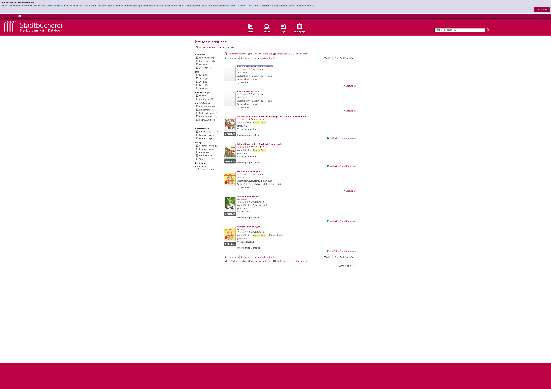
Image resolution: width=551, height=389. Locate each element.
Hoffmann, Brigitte (207, 116)
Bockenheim (205, 61)
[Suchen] (488, 29)
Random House (206, 145)
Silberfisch (204, 159)
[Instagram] (10, 17)
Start (250, 31)
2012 (201, 82)
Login (283, 31)
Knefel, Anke (205, 120)
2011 (201, 85)
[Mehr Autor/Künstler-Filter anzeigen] (197, 124)
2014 (201, 75)
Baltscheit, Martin (207, 113)
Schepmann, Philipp (207, 110)
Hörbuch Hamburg (207, 155)
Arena (202, 152)
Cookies (49, 5)
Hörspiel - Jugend (207, 131)
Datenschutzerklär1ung (241, 5)
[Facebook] (5, 17)
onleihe (202, 95)
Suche (267, 31)
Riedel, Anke (205, 106)
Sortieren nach (232, 58)
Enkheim (203, 64)
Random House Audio (207, 149)
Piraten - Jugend (207, 138)
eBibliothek (204, 57)
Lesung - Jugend (207, 135)
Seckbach (203, 68)
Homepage (299, 31)
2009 (201, 88)
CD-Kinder (204, 99)
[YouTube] (15, 17)
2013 (201, 78)
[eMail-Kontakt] (20, 17)
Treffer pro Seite (348, 58)
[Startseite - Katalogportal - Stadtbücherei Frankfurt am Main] (33, 26)
